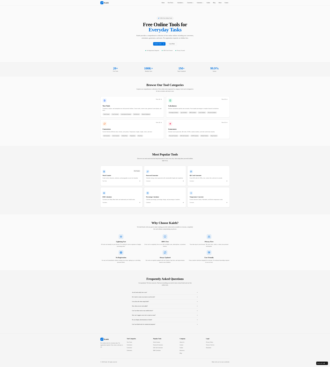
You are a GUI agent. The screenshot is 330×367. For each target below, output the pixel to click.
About (219, 2)
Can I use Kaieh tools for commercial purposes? (143, 324)
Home (163, 2)
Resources (182, 350)
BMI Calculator (157, 350)
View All (158, 99)
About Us (182, 342)
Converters (189, 2)
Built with (320, 363)
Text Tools (170, 2)
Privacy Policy (209, 342)
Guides (208, 2)
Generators (199, 2)
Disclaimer (208, 347)
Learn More (172, 43)
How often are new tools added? (140, 306)
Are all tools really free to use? (139, 292)
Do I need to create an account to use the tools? (143, 297)
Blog (214, 2)
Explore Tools (158, 43)
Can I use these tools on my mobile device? (142, 310)
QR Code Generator (158, 347)
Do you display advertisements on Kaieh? (142, 319)
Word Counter (156, 342)
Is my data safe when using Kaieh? (140, 301)
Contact (226, 2)
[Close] (326, 363)
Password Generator (158, 345)
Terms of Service (210, 345)
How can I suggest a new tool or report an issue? (144, 315)
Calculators (180, 2)
